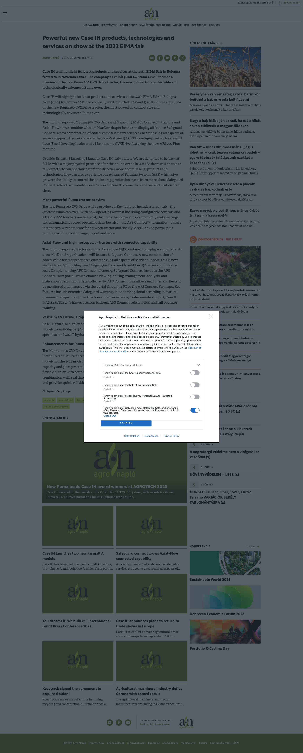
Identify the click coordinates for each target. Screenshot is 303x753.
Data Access (151, 435)
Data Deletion (131, 435)
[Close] (212, 317)
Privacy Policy (171, 435)
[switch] (195, 372)
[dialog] (151, 377)
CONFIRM (126, 423)
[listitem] (151, 365)
